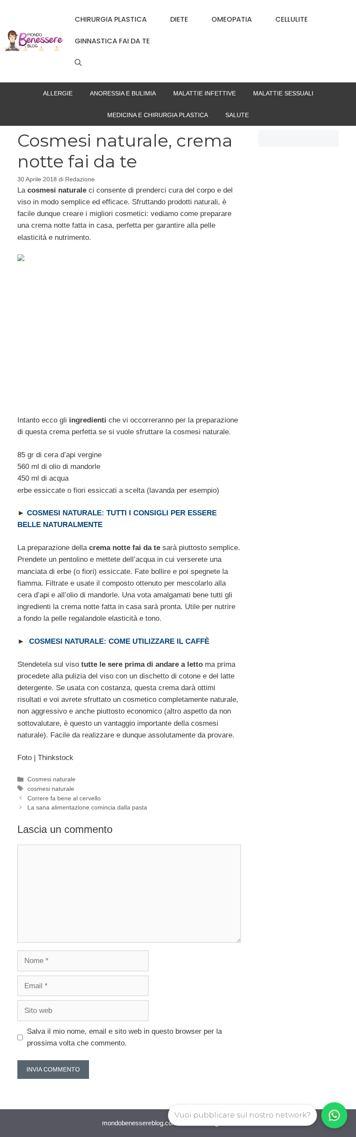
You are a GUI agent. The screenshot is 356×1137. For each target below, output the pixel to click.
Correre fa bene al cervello (64, 798)
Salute (237, 114)
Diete (179, 19)
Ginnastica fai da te (112, 41)
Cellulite (291, 19)
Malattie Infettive (204, 93)
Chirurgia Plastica (111, 19)
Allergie (58, 93)
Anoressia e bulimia (123, 93)
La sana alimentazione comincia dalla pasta (87, 807)
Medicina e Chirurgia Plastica (157, 114)
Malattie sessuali (283, 93)
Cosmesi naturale (51, 779)
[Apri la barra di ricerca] (78, 63)
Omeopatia (231, 19)
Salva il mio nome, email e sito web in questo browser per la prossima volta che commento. (124, 1037)
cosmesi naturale (50, 788)
